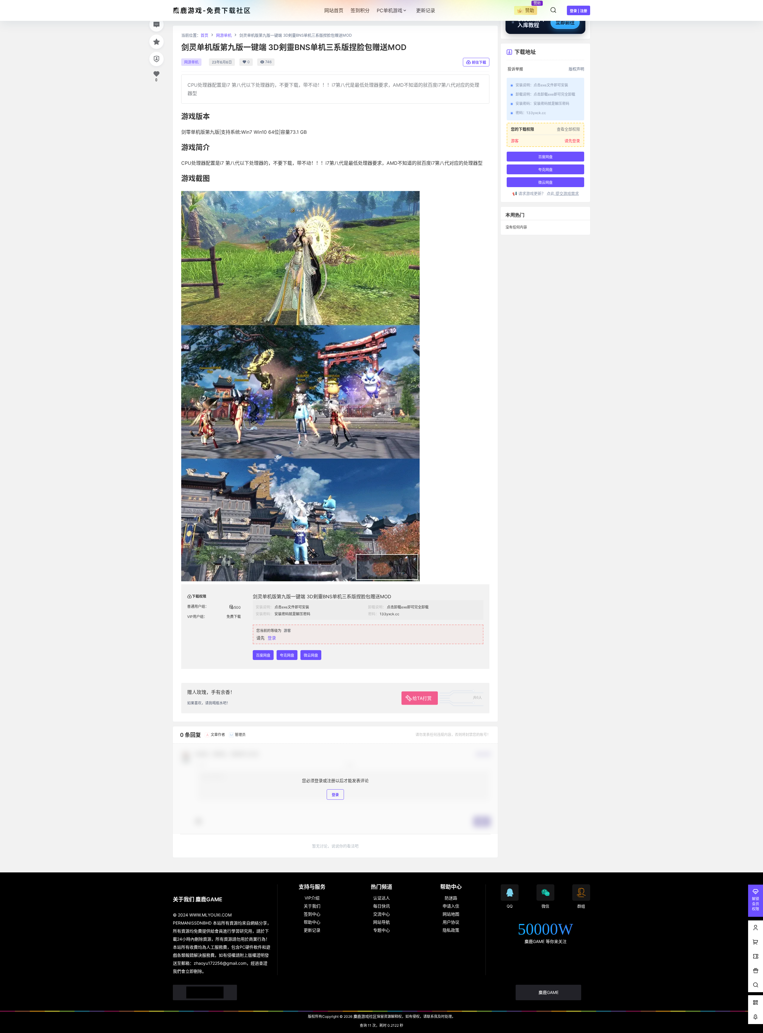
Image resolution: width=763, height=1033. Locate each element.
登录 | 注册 (578, 11)
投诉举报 (515, 68)
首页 (204, 35)
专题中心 (381, 930)
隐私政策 (451, 930)
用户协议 (451, 922)
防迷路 (451, 897)
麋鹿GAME (549, 992)
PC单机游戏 (389, 10)
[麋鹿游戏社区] (205, 992)
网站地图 (451, 914)
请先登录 (572, 140)
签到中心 (312, 914)
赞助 (529, 10)
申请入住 (451, 905)
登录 (272, 637)
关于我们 (312, 905)
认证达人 (381, 897)
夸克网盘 (287, 655)
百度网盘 (263, 655)
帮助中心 (312, 922)
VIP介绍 (312, 897)
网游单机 (224, 35)
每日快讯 (381, 905)
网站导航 (381, 922)
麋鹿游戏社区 (364, 1016)
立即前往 (565, 22)
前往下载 (479, 62)
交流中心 (381, 914)
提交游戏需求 (566, 193)
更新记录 (312, 930)
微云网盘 (311, 655)
